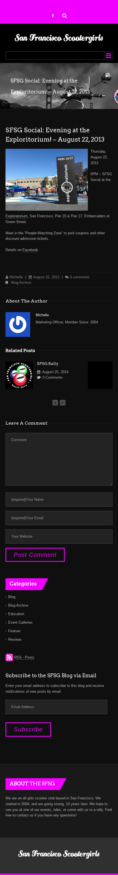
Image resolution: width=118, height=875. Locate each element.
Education (16, 614)
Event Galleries (20, 622)
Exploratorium (16, 216)
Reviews (15, 639)
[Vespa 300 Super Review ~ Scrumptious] (101, 375)
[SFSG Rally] (19, 375)
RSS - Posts (24, 657)
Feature (14, 631)
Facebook (30, 250)
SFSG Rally (47, 363)
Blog (11, 597)
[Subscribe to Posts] (9, 657)
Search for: (65, 15)
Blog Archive (21, 282)
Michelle (16, 277)
